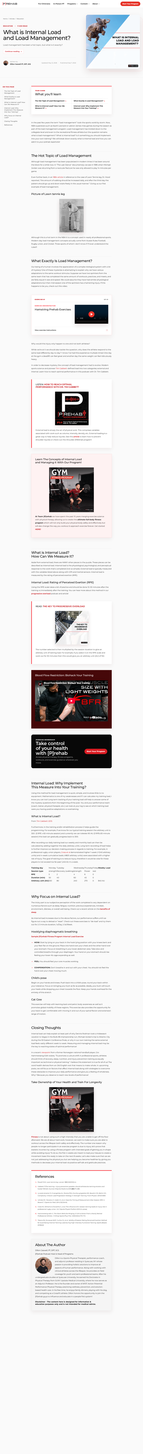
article (76, 436)
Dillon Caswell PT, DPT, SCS (20, 64)
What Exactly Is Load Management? (12, 98)
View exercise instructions (45, 330)
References (8, 125)
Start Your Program (130, 4)
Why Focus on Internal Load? (12, 117)
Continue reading (13, 51)
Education (20, 19)
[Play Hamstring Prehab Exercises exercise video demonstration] (91, 314)
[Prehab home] (10, 3)
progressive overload (40, 593)
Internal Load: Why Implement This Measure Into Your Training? (13, 110)
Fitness (34, 1137)
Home (5, 19)
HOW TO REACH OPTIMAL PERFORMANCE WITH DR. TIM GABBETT (57, 385)
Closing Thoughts (10, 121)
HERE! (38, 529)
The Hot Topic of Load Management (12, 92)
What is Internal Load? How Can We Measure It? (14, 103)
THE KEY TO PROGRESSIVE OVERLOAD (64, 606)
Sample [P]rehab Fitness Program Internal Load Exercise (57, 936)
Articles (12, 19)
